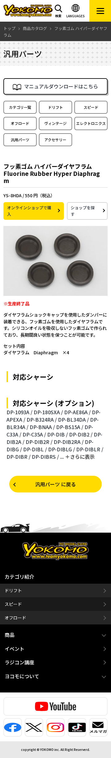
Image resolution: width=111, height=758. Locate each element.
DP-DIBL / (35, 449)
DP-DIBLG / (61, 449)
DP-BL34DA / (73, 419)
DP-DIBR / (18, 456)
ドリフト (55, 107)
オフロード (20, 123)
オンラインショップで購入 (29, 211)
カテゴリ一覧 (20, 107)
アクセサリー (55, 139)
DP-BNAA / (42, 427)
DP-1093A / (19, 412)
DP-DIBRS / (45, 456)
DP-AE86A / (77, 412)
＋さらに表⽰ (80, 456)
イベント (14, 648)
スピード (91, 107)
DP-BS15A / (69, 427)
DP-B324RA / (42, 419)
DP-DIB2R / (39, 441)
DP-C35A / (34, 434)
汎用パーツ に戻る (55, 484)
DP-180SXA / (48, 412)
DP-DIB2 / (80, 434)
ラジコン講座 (19, 662)
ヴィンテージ (55, 123)
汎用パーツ (20, 139)
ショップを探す (83, 211)
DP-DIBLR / (89, 449)
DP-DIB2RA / (69, 441)
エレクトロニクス (91, 123)
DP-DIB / (57, 434)
